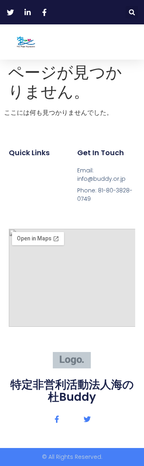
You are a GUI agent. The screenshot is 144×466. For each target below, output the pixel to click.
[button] (132, 12)
